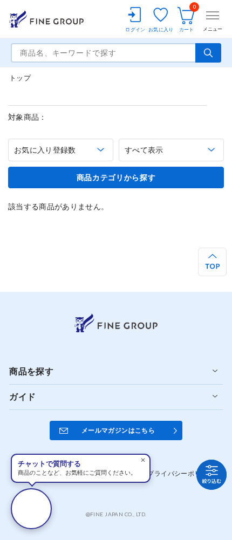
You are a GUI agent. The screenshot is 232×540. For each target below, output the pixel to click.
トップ (20, 77)
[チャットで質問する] (31, 508)
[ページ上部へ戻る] (212, 262)
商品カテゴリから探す (116, 177)
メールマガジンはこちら (118, 430)
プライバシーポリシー (180, 473)
